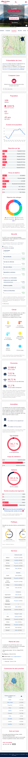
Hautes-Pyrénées (10, 27)
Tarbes (16, 568)
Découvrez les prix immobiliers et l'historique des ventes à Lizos (14, 510)
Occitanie (5, 27)
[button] (4, 37)
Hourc (10, 708)
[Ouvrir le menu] (26, 2)
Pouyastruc (16, 557)
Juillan (16, 630)
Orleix (16, 594)
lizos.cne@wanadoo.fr (16, 656)
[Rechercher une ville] (16, 2)
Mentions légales (11, 754)
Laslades (10, 721)
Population (14, 30)
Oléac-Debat (10, 702)
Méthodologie (6, 303)
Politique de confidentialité (20, 754)
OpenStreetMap (22, 54)
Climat (24, 30)
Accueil (1, 27)
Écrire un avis (14, 18)
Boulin (10, 699)
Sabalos (10, 710)
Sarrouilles (10, 718)
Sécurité (20, 30)
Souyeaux (10, 713)
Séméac (16, 585)
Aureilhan (16, 560)
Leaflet (14, 54)
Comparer (7, 30)
